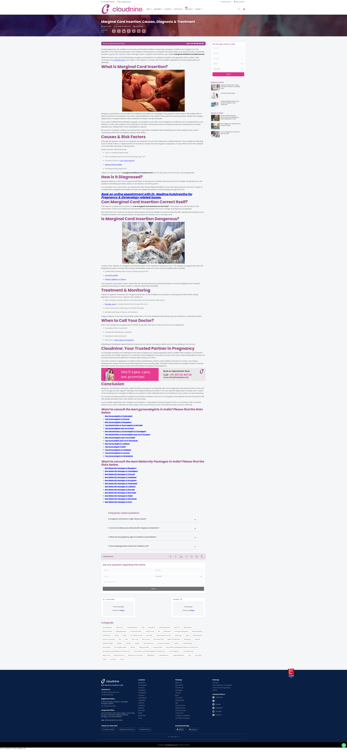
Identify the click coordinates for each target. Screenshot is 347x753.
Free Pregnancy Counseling (222, 685)
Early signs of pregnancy (181, 631)
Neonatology (187, 639)
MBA (176, 703)
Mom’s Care (135, 639)
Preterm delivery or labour (115, 279)
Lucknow (141, 703)
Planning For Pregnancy (163, 643)
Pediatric (137, 643)
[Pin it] (129, 31)
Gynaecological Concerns (163, 635)
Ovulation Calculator (182, 715)
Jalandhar (142, 700)
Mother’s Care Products (173, 639)
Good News (149, 635)
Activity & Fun (119, 627)
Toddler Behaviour (164, 655)
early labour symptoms (124, 340)
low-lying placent (127, 160)
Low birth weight (111, 275)
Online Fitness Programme (221, 688)
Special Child (106, 655)
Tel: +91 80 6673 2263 (108, 706)
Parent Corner (180, 705)
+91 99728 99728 (107, 695)
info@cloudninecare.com (110, 692)
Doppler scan (110, 304)
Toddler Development (178, 655)
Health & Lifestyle (197, 635)
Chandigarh (142, 685)
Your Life (122, 659)
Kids (120, 639)
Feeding (116, 635)
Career (214, 690)
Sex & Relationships (188, 651)
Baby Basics (151, 627)
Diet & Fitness (167, 631)
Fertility (124, 635)
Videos (104, 659)
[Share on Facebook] (114, 31)
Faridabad (142, 690)
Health (187, 635)
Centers (178, 693)
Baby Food (177, 627)
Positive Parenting (187, 643)
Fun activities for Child (136, 635)
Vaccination (198, 655)
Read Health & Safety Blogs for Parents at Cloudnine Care (182, 647)
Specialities (179, 685)
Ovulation (119, 643)
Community (179, 688)
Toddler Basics (150, 655)
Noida (140, 713)
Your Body (113, 659)
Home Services (180, 710)
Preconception (107, 647)
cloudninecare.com (171, 745)
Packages (178, 690)
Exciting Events (107, 635)
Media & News (180, 708)
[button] (148, 9)
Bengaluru (141, 682)
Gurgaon (141, 695)
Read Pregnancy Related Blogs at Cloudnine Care (116, 651)
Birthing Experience (121, 631)
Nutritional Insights (108, 643)
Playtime (176, 643)
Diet (159, 631)
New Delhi (141, 710)
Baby (143, 627)
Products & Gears (157, 647)
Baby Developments (164, 627)
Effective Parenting (197, 631)
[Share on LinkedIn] (124, 31)
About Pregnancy (107, 627)
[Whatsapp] (134, 31)
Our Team (178, 698)
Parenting (128, 643)
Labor (126, 639)
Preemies (132, 647)
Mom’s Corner (146, 639)
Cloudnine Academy (136, 631)
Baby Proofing (187, 627)
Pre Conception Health (120, 647)
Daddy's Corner (150, 631)
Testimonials (179, 700)
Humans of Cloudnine (109, 639)
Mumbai (141, 708)
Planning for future (148, 643)
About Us (178, 682)
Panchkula (142, 715)
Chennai (141, 688)
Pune (140, 718)
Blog (176, 695)
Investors (215, 682)
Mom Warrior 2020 (159, 639)
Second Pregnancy (174, 651)
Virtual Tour (179, 713)
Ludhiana (141, 705)
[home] (123, 9)
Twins (189, 655)
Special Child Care (119, 655)
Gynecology (178, 635)
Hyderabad (142, 698)
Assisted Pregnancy (132, 627)
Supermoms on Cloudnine (135, 655)
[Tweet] (119, 31)
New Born (197, 639)
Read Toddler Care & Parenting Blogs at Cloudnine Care (149, 651)
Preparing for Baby (144, 647)
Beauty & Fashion (107, 631)
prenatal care (119, 60)
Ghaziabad (142, 693)
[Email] (139, 31)
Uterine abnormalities (113, 164)
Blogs (122, 610)
